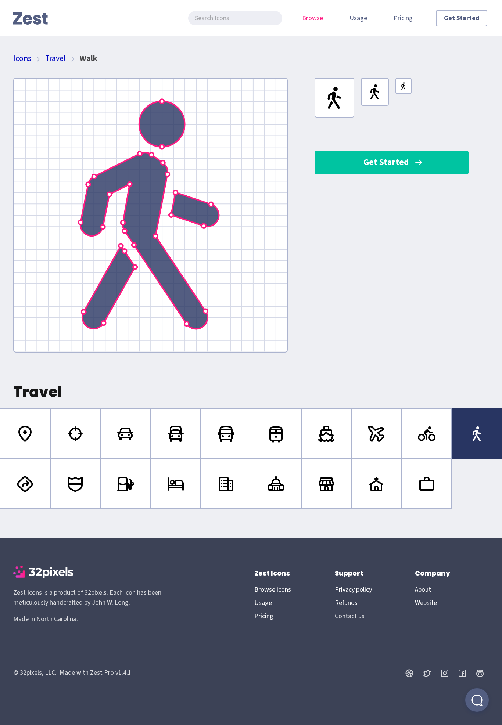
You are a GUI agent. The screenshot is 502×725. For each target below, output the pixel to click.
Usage (358, 18)
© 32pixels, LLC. (35, 672)
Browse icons (272, 589)
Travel (55, 58)
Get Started (462, 18)
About (423, 589)
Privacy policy (353, 589)
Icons (22, 58)
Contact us (350, 616)
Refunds (346, 602)
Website (426, 602)
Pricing (403, 18)
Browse (312, 18)
